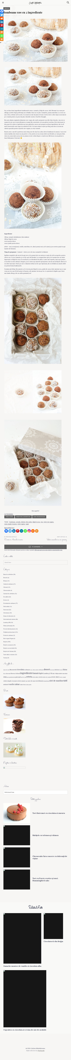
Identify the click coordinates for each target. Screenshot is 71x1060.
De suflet (5, 597)
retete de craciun (47, 677)
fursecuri (8, 673)
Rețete (7, 8)
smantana (46, 681)
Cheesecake (6, 590)
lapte (41, 673)
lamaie (36, 673)
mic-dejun (55, 673)
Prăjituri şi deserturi (23, 516)
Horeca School (15, 673)
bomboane (12, 522)
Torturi (5, 658)
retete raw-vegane (49, 522)
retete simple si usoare (10, 524)
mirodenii (65, 673)
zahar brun (23, 684)
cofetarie (27, 670)
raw (42, 522)
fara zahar (29, 522)
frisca (4, 673)
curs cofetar (33, 669)
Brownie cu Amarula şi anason (13, 540)
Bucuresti (13, 670)
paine (8, 677)
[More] (36, 531)
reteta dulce (35, 677)
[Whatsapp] (25, 531)
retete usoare (21, 681)
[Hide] (0, 42)
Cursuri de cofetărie (8, 593)
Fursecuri (6, 609)
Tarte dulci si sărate (8, 654)
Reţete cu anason (8, 645)
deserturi (52, 669)
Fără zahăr (9, 516)
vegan (27, 524)
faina (65, 669)
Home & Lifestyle (8, 616)
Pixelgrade (41, 1051)
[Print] (33, 531)
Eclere (5, 600)
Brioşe (5, 581)
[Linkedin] (14, 531)
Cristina (6, 15)
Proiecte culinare (8, 635)
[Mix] (1, 32)
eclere (61, 669)
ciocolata (20, 669)
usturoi (5, 684)
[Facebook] (6, 531)
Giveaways (6, 613)
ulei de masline (56, 680)
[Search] (68, 2)
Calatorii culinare (8, 584)
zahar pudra (28, 684)
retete (41, 677)
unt (65, 680)
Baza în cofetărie (8, 574)
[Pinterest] (1, 25)
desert (47, 669)
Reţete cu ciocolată (8, 648)
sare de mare (32, 681)
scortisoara (39, 681)
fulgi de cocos (36, 522)
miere (60, 673)
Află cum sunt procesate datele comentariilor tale (48, 550)
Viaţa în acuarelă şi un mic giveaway (57, 540)
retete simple (63, 677)
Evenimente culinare (9, 603)
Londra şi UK (6, 622)
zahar (17, 684)
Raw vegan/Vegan (39, 516)
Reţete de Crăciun (8, 651)
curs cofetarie (40, 670)
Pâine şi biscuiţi (7, 625)
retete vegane (21, 524)
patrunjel (18, 677)
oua (4, 677)
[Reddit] (1, 18)
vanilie (11, 684)
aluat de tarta (6, 669)
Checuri (5, 587)
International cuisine (9, 619)
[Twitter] (10, 531)
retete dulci (55, 677)
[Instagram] (29, 531)
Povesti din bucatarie (9, 629)
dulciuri (23, 522)
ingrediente (26, 673)
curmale (18, 522)
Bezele (5, 577)
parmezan (12, 677)
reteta (29, 676)
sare (26, 681)
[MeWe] (21, 531)
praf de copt (23, 677)
